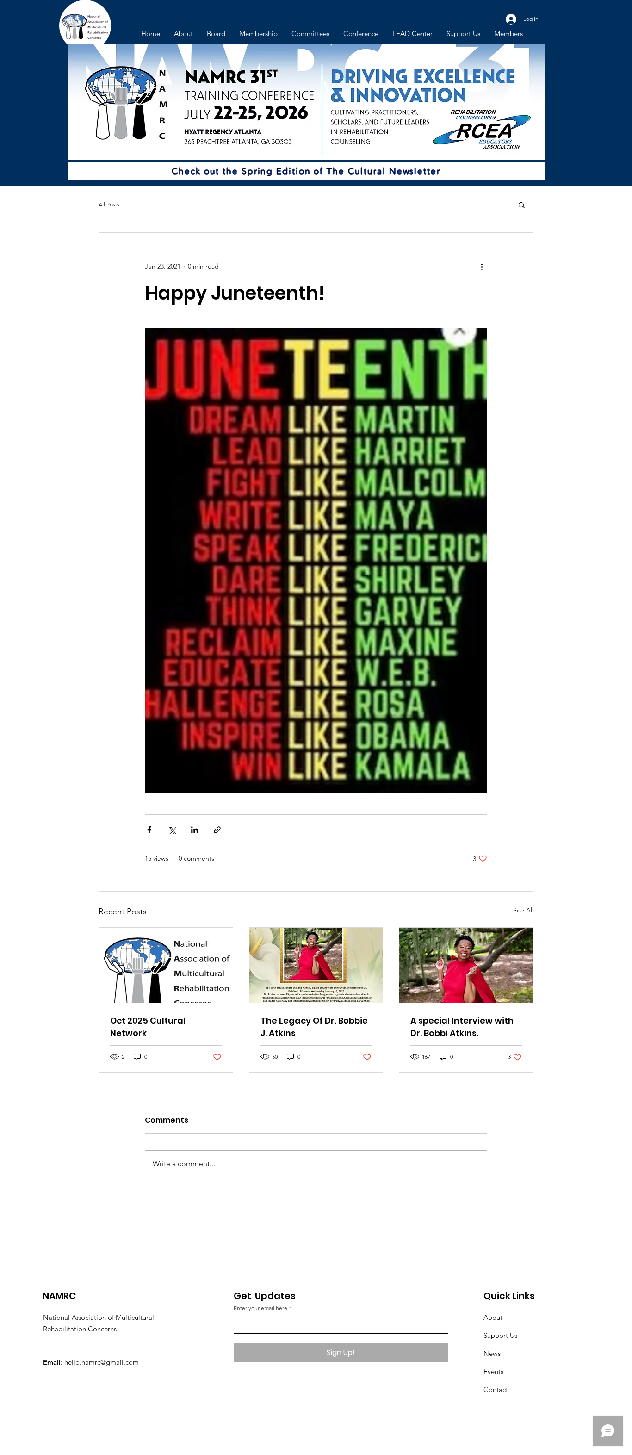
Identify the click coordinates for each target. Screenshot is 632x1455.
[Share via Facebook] (149, 829)
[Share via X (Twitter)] (171, 829)
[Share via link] (217, 829)
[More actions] (481, 266)
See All (523, 910)
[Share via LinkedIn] (194, 829)
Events (493, 1371)
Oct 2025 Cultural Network (148, 1027)
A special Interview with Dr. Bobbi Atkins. (462, 1027)
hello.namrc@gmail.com (101, 1362)
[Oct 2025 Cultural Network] (166, 965)
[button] (521, 204)
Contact (495, 1389)
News (492, 1353)
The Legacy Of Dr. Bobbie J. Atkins (314, 1027)
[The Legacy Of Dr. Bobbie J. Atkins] (316, 965)
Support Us (500, 1335)
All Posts (109, 204)
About (492, 1317)
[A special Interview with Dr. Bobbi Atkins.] (466, 965)
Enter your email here (260, 1308)
